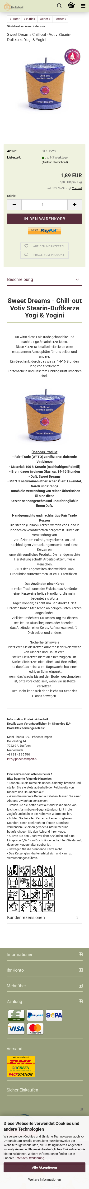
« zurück (29, 19)
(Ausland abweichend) (55, 162)
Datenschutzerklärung (29, 1158)
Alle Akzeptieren (44, 1167)
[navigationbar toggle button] (83, 6)
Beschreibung (20, 279)
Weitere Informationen (44, 1179)
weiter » (45, 19)
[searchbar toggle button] (59, 6)
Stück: (11, 196)
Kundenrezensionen (26, 917)
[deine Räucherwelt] (12, 6)
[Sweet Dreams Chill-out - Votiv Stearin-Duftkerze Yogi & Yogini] (44, 82)
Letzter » (60, 19)
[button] (14, 204)
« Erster (14, 19)
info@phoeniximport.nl (22, 759)
